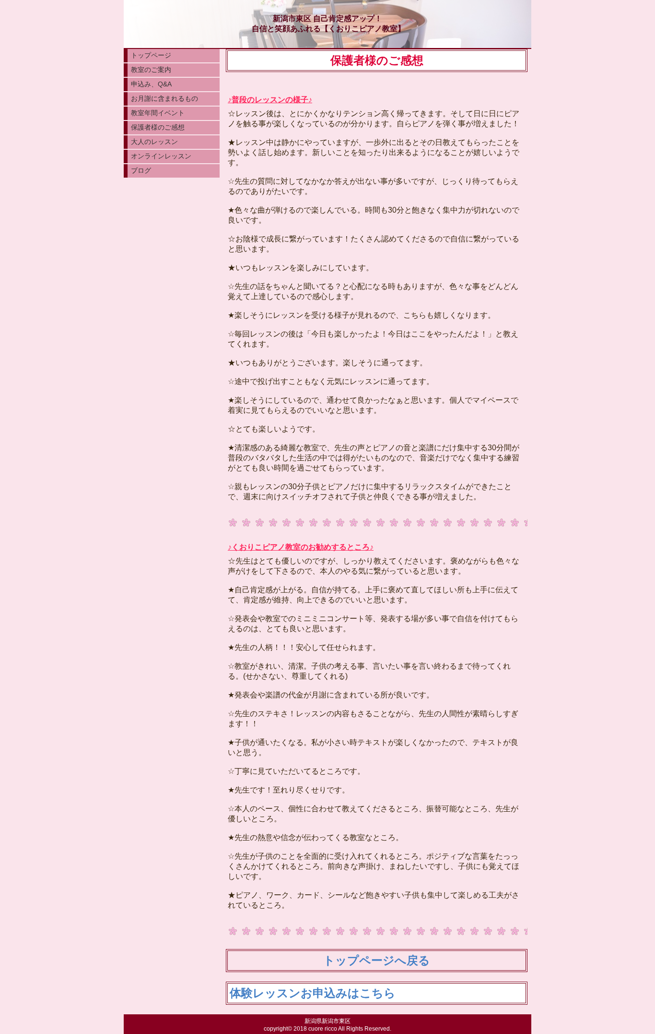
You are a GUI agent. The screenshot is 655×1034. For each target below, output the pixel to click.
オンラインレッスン (161, 156)
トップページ (151, 55)
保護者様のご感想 (158, 127)
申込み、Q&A (151, 84)
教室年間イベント (158, 113)
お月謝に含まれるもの (164, 98)
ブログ (141, 170)
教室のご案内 (151, 69)
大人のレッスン (154, 141)
